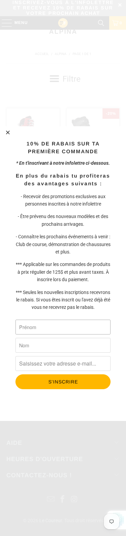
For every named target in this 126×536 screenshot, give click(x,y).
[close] (8, 132)
